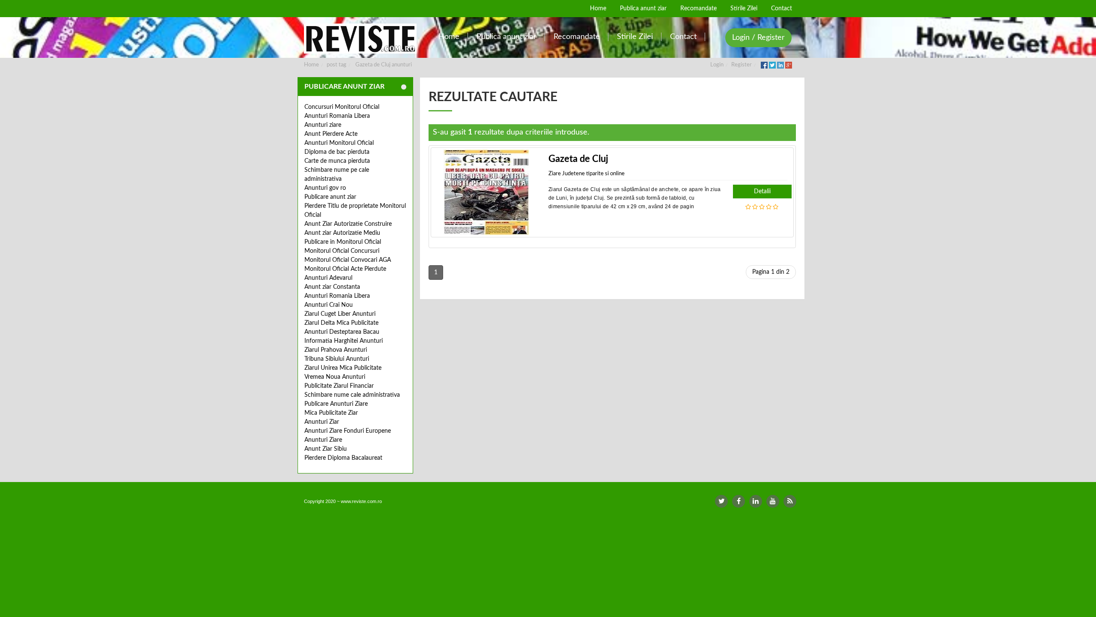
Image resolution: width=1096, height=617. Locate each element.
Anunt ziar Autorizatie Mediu (342, 233)
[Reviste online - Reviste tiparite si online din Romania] (360, 39)
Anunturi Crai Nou (328, 305)
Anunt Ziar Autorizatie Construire (348, 224)
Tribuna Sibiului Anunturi (336, 359)
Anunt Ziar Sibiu (325, 449)
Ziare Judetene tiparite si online (586, 174)
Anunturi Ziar (321, 422)
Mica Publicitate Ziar (331, 413)
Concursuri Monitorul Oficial (341, 107)
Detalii (762, 192)
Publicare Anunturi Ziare (336, 404)
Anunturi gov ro (325, 188)
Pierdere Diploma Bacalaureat (343, 458)
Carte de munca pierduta (337, 161)
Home (311, 65)
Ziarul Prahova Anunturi (335, 350)
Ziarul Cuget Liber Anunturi (339, 314)
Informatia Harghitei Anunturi (343, 341)
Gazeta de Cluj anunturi (383, 65)
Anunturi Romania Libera (337, 116)
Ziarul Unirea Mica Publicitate (342, 368)
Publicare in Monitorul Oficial (342, 242)
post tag (336, 65)
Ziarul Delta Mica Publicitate (341, 323)
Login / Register (758, 38)
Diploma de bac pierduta (336, 152)
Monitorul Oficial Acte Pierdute (345, 269)
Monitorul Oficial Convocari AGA (347, 260)
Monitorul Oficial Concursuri (341, 251)
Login (717, 65)
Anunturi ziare (322, 125)
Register (741, 65)
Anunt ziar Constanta (332, 287)
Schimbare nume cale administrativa (352, 395)
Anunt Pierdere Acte (330, 134)
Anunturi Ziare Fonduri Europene (347, 431)
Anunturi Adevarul (328, 278)
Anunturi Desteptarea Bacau (341, 332)
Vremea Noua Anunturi (334, 377)
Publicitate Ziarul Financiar (339, 386)
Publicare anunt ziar (330, 197)
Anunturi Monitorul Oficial (339, 143)
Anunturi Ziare (323, 440)
